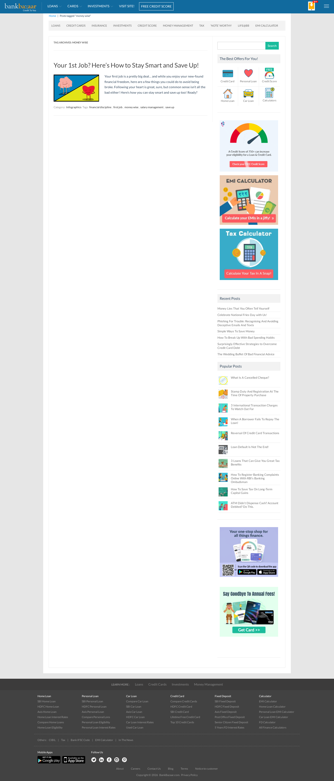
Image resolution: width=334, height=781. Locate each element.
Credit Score (147, 25)
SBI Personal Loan (92, 701)
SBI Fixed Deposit (225, 701)
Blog (170, 768)
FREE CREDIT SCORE (156, 6)
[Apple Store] (73, 762)
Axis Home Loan (47, 711)
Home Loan (227, 101)
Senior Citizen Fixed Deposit (231, 722)
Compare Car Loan (137, 701)
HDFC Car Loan (135, 717)
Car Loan (248, 101)
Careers (135, 768)
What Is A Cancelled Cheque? (250, 377)
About (120, 768)
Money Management (178, 25)
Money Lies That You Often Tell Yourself (243, 308)
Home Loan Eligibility (49, 727)
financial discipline (100, 107)
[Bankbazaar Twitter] (93, 760)
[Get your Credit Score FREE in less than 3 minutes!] (249, 173)
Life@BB (243, 25)
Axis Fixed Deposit (226, 711)
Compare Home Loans (50, 722)
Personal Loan (248, 81)
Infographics (73, 107)
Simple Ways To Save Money (236, 331)
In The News (126, 740)
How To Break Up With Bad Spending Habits (246, 337)
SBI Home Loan (46, 701)
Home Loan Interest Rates (52, 717)
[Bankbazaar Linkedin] (101, 760)
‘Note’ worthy (221, 25)
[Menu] (327, 6)
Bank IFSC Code (80, 740)
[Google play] (49, 762)
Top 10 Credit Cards (182, 722)
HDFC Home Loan (48, 706)
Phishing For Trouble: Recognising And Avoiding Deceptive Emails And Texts (247, 323)
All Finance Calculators (272, 727)
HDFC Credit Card (181, 706)
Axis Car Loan (134, 711)
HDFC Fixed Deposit (227, 706)
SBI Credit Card (179, 711)
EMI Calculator (266, 25)
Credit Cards (75, 25)
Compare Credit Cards (183, 701)
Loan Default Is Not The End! (250, 447)
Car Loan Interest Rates (140, 722)
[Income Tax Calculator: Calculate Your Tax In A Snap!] (249, 281)
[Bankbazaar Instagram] (116, 760)
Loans (52, 6)
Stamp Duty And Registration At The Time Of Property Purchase (255, 393)
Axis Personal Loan (93, 711)
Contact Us (154, 768)
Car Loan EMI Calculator (273, 717)
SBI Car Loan (133, 706)
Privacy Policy (189, 775)
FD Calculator (267, 722)
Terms (184, 768)
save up (169, 107)
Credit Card (227, 81)
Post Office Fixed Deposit (230, 717)
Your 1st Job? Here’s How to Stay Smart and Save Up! (126, 65)
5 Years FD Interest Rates (229, 727)
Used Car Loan (134, 727)
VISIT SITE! (127, 6)
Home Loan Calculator (272, 706)
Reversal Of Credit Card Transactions (255, 433)
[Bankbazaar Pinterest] (124, 760)
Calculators (269, 100)
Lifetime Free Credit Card (185, 717)
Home (52, 16)
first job (117, 107)
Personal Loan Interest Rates (98, 727)
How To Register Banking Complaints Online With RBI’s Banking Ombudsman (255, 478)
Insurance (99, 25)
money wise (131, 107)
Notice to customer (206, 768)
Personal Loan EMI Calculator (276, 711)
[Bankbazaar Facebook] (109, 760)
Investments (98, 6)
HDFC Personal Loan (94, 706)
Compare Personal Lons (96, 717)
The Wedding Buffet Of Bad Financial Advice (245, 354)
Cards (72, 6)
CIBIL (52, 740)
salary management (151, 107)
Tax (201, 25)
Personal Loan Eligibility (96, 722)
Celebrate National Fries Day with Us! (242, 315)
